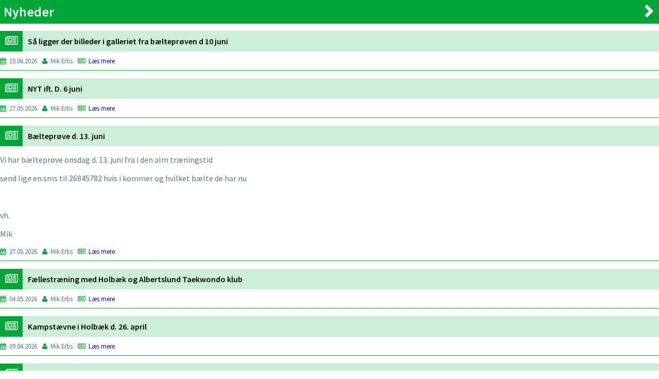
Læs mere (102, 61)
